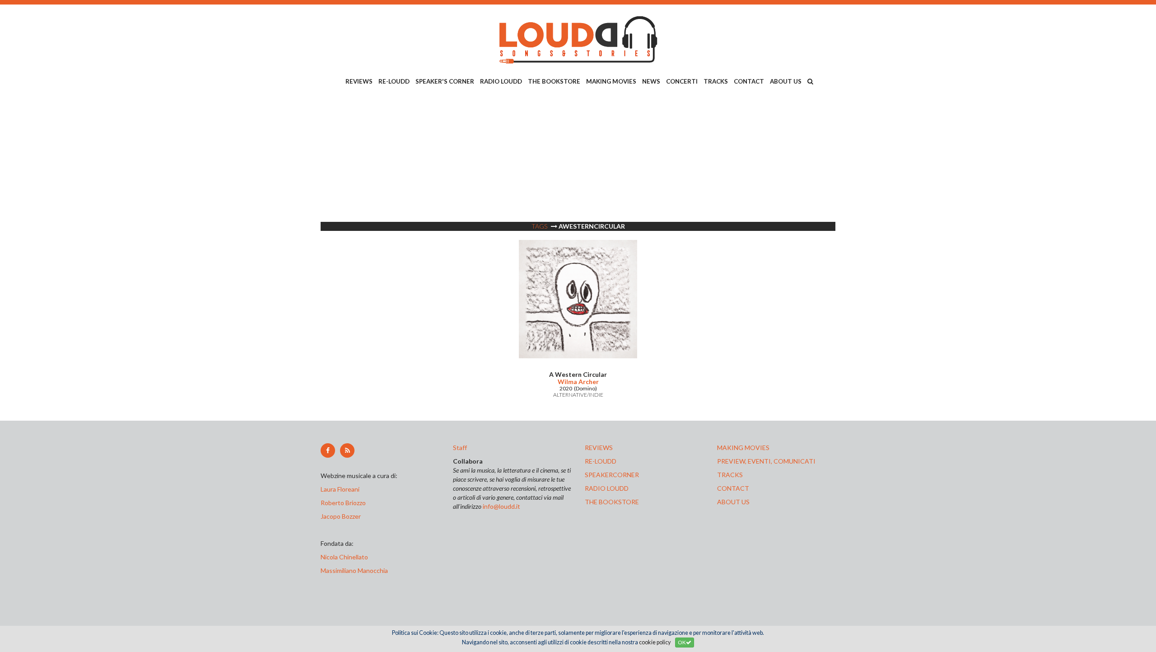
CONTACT (749, 81)
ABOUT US (786, 81)
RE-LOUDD (394, 81)
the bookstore (612, 502)
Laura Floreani (341, 489)
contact (733, 488)
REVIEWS (359, 81)
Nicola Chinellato (344, 557)
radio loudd (607, 488)
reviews (599, 447)
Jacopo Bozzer (341, 516)
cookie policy (655, 642)
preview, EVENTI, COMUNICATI (766, 461)
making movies (743, 447)
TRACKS (716, 81)
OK (682, 642)
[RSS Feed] (347, 450)
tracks (730, 474)
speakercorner (612, 474)
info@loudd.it (501, 506)
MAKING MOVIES (611, 81)
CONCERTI (682, 81)
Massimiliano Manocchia (354, 570)
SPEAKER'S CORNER (444, 81)
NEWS (651, 81)
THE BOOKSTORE (554, 81)
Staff (460, 447)
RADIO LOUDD (501, 81)
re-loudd (600, 461)
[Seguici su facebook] (328, 450)
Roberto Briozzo (343, 503)
